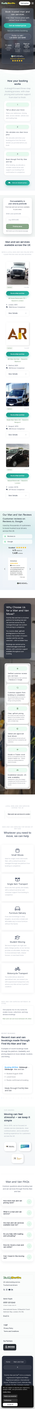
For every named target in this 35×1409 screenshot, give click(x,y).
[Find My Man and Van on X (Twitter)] (4, 1289)
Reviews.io (12, 679)
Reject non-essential (10, 1396)
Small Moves (17, 855)
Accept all (10, 1404)
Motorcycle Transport (17, 973)
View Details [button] (13, 313)
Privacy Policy (8, 1328)
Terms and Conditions (11, 1331)
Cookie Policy (7, 1392)
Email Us (6, 1316)
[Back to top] (17, 1367)
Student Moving (17, 942)
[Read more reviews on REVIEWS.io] (22, 583)
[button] (5, 569)
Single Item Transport (17, 884)
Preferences (7, 1400)
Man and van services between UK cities (17, 1019)
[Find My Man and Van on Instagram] (7, 1289)
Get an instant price (17, 25)
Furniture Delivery (17, 913)
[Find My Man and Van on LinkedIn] (12, 1289)
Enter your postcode (13, 214)
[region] (17, 569)
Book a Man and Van (17, 293)
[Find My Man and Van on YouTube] (9, 1289)
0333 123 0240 (9, 1302)
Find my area (17, 226)
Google (20, 679)
